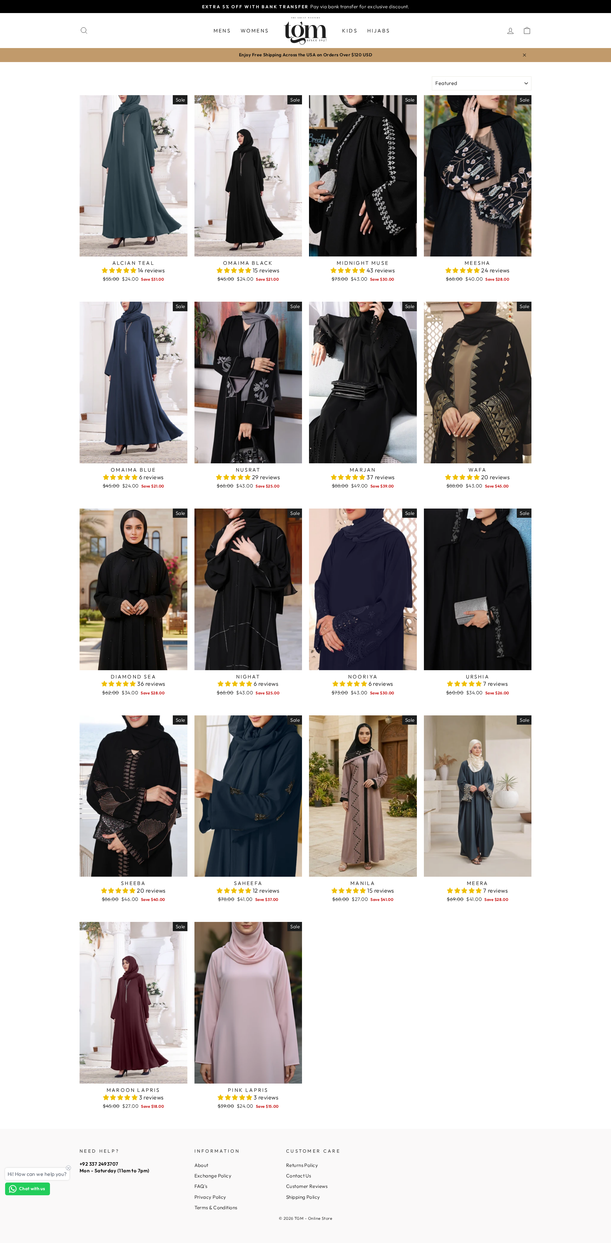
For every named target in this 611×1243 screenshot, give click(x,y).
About (201, 1165)
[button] (120, 270)
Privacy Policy (210, 1197)
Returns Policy (302, 1165)
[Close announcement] (524, 55)
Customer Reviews (306, 1186)
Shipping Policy (303, 1197)
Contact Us (298, 1176)
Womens (255, 30)
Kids (350, 30)
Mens (222, 30)
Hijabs (378, 30)
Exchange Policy (213, 1176)
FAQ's (200, 1186)
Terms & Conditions (215, 1207)
